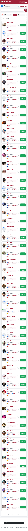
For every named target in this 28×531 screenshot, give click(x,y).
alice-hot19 (10, 275)
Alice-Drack (10, 79)
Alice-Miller (10, 455)
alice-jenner (10, 308)
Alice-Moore (10, 488)
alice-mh (9, 447)
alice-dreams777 (11, 87)
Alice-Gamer (10, 185)
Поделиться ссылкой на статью (14, 522)
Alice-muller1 (10, 504)
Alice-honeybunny (12, 259)
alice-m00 (9, 414)
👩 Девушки (21, 14)
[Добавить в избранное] (18, 25)
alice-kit (9, 341)
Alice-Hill (9, 242)
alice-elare (9, 120)
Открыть (23, 25)
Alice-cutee (10, 22)
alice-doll (9, 71)
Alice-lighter (10, 365)
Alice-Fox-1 (10, 153)
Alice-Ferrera (10, 136)
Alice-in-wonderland (12, 291)
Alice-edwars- (10, 112)
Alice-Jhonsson (11, 316)
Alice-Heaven (10, 226)
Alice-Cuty (10, 38)
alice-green (10, 218)
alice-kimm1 (10, 332)
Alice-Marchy (10, 439)
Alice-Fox (9, 145)
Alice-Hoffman (11, 251)
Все (15, 14)
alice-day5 (9, 63)
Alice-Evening (10, 128)
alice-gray (9, 210)
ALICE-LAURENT (11, 349)
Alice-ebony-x (10, 104)
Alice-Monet (10, 463)
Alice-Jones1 (10, 324)
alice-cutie (9, 30)
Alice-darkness (11, 46)
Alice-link (9, 381)
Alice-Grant (10, 202)
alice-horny (10, 267)
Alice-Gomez (10, 194)
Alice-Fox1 (9, 161)
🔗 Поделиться (22, 6)
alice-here (9, 234)
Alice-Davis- (10, 55)
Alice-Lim (9, 373)
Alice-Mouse (10, 496)
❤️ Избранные (6, 14)
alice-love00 (10, 406)
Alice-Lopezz (10, 398)
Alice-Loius (10, 390)
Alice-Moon (10, 479)
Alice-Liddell (10, 357)
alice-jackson (10, 300)
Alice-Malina (10, 430)
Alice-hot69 (10, 283)
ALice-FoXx (10, 169)
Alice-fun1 (9, 177)
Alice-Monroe (10, 471)
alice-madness (11, 422)
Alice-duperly (10, 95)
